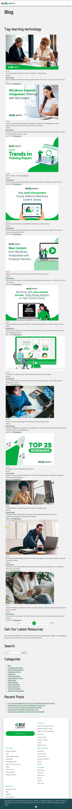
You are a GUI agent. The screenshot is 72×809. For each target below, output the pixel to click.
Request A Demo (20, 733)
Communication (10, 772)
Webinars (8, 794)
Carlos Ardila (10, 473)
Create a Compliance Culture (45, 726)
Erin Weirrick (10, 378)
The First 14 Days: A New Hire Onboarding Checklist (25, 707)
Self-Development (14, 684)
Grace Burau (10, 77)
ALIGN (39, 761)
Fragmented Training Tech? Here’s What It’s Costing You (26, 705)
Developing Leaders (11, 761)
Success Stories (41, 756)
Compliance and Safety (15, 668)
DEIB (7, 754)
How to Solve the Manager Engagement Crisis (23, 710)
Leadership (11, 674)
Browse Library (41, 745)
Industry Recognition (43, 759)
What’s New (40, 775)
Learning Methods (14, 676)
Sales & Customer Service (13, 764)
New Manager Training (12, 756)
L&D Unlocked (10, 797)
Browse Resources (11, 789)
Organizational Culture (15, 678)
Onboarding (9, 759)
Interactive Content (14, 672)
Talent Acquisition (14, 687)
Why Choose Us (41, 754)
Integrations (40, 751)
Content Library (41, 737)
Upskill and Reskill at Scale (44, 728)
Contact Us (40, 773)
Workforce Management (16, 691)
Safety (7, 767)
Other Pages (12, 680)
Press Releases (13, 682)
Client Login (40, 783)
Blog (8, 12)
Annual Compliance (11, 751)
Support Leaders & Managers (45, 731)
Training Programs (14, 689)
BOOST (39, 764)
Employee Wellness (11, 775)
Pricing (39, 742)
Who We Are (40, 770)
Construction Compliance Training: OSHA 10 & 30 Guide (26, 712)
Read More (17, 84)
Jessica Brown (10, 426)
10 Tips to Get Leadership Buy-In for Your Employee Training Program (31, 703)
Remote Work (10, 769)
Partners (39, 780)
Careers (39, 778)
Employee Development (16, 670)
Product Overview (42, 740)
